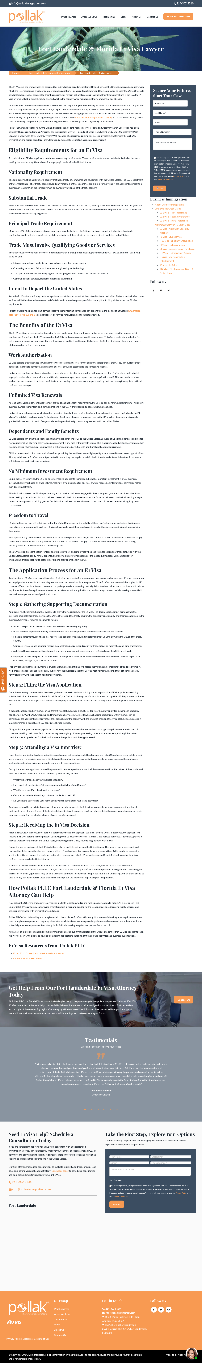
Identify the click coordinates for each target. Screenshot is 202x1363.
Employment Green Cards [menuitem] (168, 208)
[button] (85, 1109)
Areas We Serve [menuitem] (89, 16)
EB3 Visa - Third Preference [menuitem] (174, 220)
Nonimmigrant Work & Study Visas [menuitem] (172, 224)
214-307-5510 (184, 3)
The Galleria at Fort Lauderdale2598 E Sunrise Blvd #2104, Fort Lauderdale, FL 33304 (124, 1328)
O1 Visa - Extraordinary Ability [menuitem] (175, 252)
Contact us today (60, 1170)
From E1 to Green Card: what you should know (38, 953)
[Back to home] (27, 16)
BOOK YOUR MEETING (178, 16)
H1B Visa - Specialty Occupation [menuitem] (176, 240)
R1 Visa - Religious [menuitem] (169, 265)
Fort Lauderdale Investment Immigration (49, 72)
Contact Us (183, 999)
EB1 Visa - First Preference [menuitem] (173, 212)
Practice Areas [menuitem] (68, 16)
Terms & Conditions (165, 180)
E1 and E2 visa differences (27, 958)
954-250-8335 (22, 1181)
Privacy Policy (179, 176)
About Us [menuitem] (137, 16)
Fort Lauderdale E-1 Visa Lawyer (96, 72)
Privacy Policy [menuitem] (13, 1338)
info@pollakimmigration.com (28, 3)
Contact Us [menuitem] (152, 16)
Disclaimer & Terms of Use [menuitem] (35, 1338)
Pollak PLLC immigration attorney (93, 117)
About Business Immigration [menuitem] (169, 204)
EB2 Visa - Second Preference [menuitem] (175, 216)
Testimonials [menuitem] (108, 16)
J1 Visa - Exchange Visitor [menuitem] (173, 244)
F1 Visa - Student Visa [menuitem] (171, 236)
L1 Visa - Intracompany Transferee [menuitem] (177, 248)
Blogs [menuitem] (123, 16)
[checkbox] (172, 167)
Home (15, 72)
